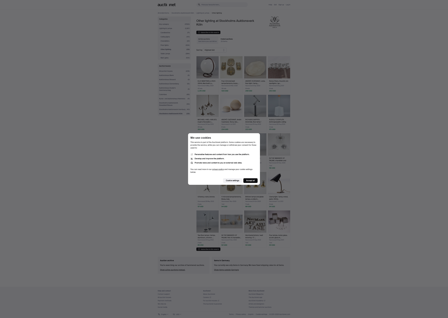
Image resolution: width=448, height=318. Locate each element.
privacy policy (218, 169)
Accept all (250, 180)
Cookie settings (232, 180)
